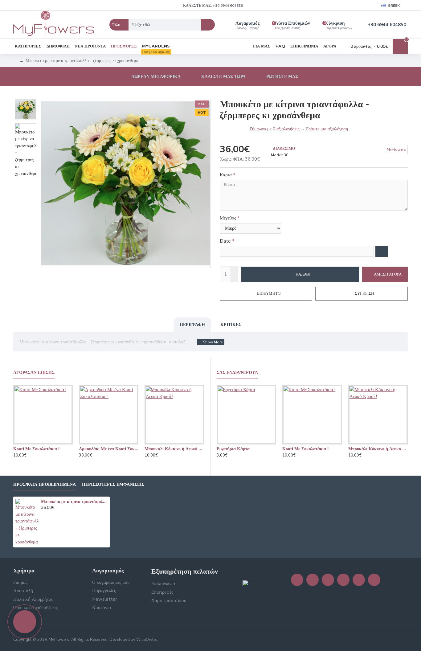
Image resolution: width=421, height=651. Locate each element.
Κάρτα (226, 175)
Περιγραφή (192, 324)
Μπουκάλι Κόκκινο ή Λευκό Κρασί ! (174, 449)
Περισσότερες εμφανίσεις (113, 484)
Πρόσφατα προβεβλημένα (44, 484)
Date (225, 241)
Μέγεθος (228, 218)
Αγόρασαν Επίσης (34, 372)
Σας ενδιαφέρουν (237, 372)
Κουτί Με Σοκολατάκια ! (36, 449)
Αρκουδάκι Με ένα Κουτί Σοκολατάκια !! (108, 449)
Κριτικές (230, 324)
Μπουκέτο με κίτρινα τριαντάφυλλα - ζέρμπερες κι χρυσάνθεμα (74, 501)
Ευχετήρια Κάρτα (233, 449)
